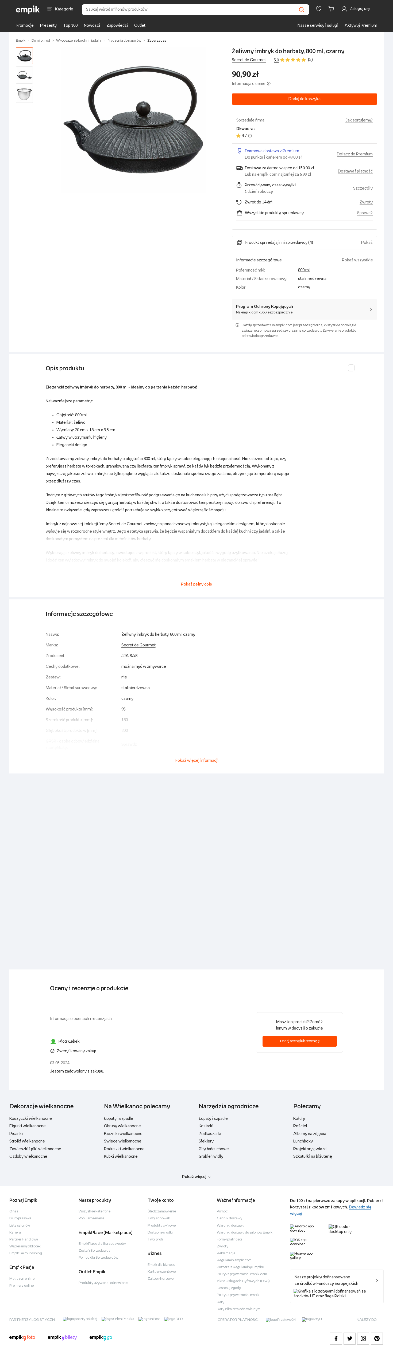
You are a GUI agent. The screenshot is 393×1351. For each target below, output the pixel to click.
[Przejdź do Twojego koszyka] (332, 9)
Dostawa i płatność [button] (355, 171)
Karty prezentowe (162, 1272)
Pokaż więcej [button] (194, 1177)
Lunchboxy (303, 1141)
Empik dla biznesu (161, 1265)
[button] (133, 120)
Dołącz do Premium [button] (355, 154)
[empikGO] (101, 1338)
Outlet (139, 25)
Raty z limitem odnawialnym (238, 1309)
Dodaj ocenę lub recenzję (299, 1041)
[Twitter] (350, 1339)
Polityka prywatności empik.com (242, 1274)
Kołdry (299, 1119)
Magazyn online (21, 1279)
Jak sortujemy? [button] (359, 120)
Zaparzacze (156, 40)
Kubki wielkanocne (121, 1156)
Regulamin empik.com (234, 1260)
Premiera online (21, 1285)
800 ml (304, 270)
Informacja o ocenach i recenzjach (81, 1019)
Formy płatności (229, 1239)
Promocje (25, 25)
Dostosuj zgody (229, 1288)
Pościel (300, 1126)
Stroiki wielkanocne (27, 1141)
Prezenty (48, 25)
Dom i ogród (41, 40)
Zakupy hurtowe (161, 1279)
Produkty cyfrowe (162, 1225)
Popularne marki (91, 1218)
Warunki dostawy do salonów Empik (244, 1232)
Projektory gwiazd (309, 1149)
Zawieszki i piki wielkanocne (35, 1149)
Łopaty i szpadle (118, 1119)
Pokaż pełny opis (196, 584)
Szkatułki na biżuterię (312, 1156)
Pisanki (16, 1134)
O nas (13, 1211)
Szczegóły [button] (363, 188)
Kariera (15, 1232)
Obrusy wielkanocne (122, 1126)
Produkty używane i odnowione (103, 1283)
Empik (20, 40)
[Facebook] (336, 1339)
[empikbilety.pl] (62, 1338)
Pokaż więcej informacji (196, 761)
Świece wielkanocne (122, 1141)
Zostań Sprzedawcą (94, 1250)
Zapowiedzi (117, 25)
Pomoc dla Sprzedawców (98, 1257)
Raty (220, 1302)
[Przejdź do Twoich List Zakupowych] (318, 9)
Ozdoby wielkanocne (28, 1156)
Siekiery (206, 1141)
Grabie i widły (211, 1156)
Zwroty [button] (366, 202)
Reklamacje (226, 1253)
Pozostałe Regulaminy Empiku (240, 1267)
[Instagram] (363, 1339)
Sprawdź (365, 213)
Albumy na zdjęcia (309, 1134)
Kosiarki (206, 1126)
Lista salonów (19, 1225)
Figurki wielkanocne (27, 1126)
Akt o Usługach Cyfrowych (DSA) (243, 1281)
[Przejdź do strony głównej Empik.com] (28, 9)
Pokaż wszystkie (357, 260)
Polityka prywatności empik (238, 1295)
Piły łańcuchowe (214, 1149)
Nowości (92, 25)
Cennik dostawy (229, 1218)
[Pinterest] (377, 1339)
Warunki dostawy (230, 1225)
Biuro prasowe (20, 1218)
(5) (310, 60)
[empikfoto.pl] (22, 1338)
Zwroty (222, 1246)
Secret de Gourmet (249, 60)
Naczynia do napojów (124, 40)
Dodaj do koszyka (304, 99)
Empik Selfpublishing (25, 1253)
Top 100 (70, 25)
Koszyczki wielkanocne (30, 1119)
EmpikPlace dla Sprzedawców (102, 1244)
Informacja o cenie (248, 84)
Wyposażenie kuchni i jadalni (79, 40)
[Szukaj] (301, 9)
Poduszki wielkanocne (124, 1149)
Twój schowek (159, 1218)
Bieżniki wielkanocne (123, 1134)
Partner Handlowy (23, 1239)
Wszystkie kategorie (94, 1211)
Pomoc (222, 1211)
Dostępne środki (160, 1232)
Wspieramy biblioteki (25, 1246)
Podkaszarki (210, 1134)
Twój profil (156, 1239)
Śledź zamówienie (162, 1211)
